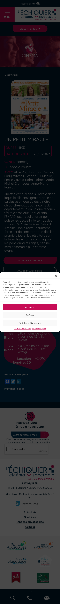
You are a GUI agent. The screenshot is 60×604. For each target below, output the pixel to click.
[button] (55, 276)
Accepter (30, 307)
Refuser (30, 315)
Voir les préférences (30, 323)
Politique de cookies (22, 329)
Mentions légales (39, 329)
